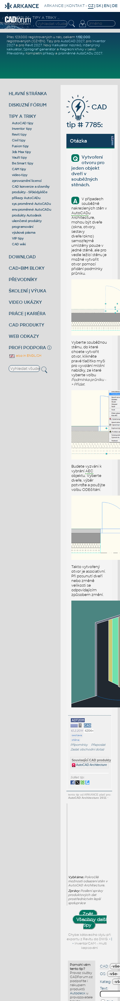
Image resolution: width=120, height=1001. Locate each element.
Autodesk (77, 993)
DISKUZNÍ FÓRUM (28, 105)
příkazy (48, 53)
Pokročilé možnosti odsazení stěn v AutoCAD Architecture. (87, 881)
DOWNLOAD (22, 257)
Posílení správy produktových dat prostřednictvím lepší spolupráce (85, 897)
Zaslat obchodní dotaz (87, 749)
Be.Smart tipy (22, 163)
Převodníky (15, 53)
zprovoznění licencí (27, 181)
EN (107, 5)
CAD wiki (19, 244)
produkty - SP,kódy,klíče (29, 192)
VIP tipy (18, 238)
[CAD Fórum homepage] (18, 24)
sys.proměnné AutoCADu (31, 204)
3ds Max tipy (21, 152)
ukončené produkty (27, 221)
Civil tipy (18, 140)
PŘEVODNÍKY (23, 279)
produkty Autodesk (26, 215)
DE (115, 5)
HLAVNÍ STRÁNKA (28, 93)
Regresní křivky (72, 49)
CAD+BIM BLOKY (27, 268)
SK (98, 5)
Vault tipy (19, 157)
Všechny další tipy (91, 922)
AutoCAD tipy (22, 123)
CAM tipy (19, 169)
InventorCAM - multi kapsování (91, 945)
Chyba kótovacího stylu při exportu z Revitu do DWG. (89, 937)
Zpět (88, 914)
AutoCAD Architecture (91, 764)
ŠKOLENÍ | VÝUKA (27, 291)
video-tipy (19, 175)
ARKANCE (54, 5)
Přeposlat (98, 745)
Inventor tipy (22, 129)
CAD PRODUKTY (26, 325)
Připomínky (79, 745)
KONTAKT (75, 5)
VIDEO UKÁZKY (25, 302)
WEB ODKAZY (24, 336)
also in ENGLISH (28, 356)
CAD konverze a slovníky (31, 186)
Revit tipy (19, 134)
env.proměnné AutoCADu (31, 209)
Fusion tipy (20, 146)
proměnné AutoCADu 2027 (80, 53)
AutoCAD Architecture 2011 (87, 797)
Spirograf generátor (39, 49)
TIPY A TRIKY (22, 116)
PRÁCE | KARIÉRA (27, 313)
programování (22, 227)
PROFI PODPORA (27, 347)
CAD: (104, 966)
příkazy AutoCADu (26, 198)
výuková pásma (24, 232)
